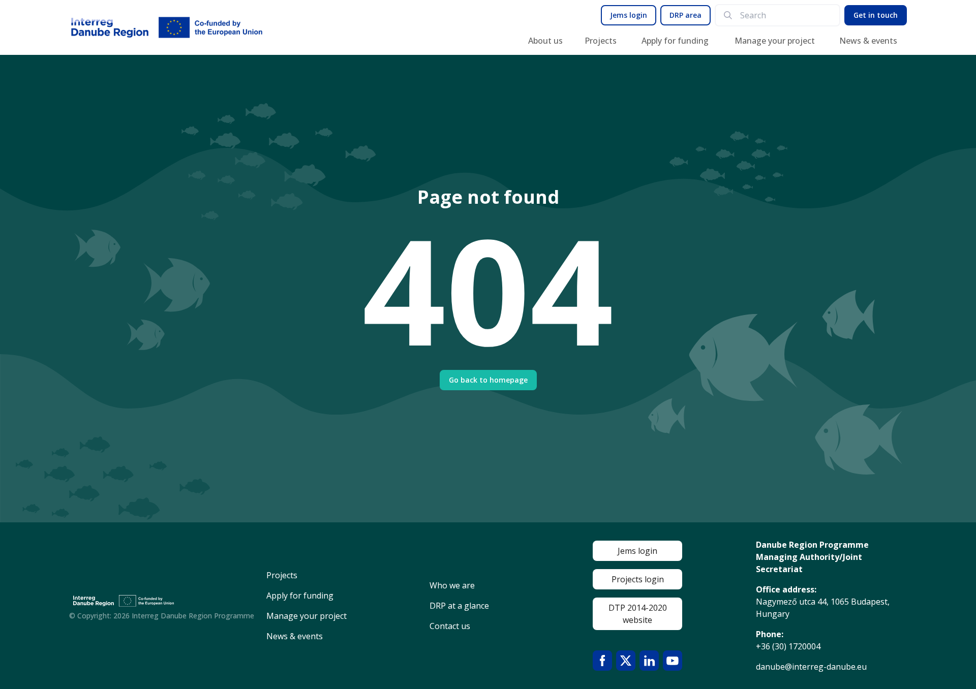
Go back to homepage (488, 380)
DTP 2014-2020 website (637, 613)
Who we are (452, 585)
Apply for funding (675, 40)
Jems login (628, 15)
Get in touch (875, 15)
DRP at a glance (459, 605)
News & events (868, 40)
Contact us (450, 626)
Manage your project (775, 40)
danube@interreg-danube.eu (811, 666)
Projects (601, 40)
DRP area (685, 15)
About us (545, 40)
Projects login (638, 579)
